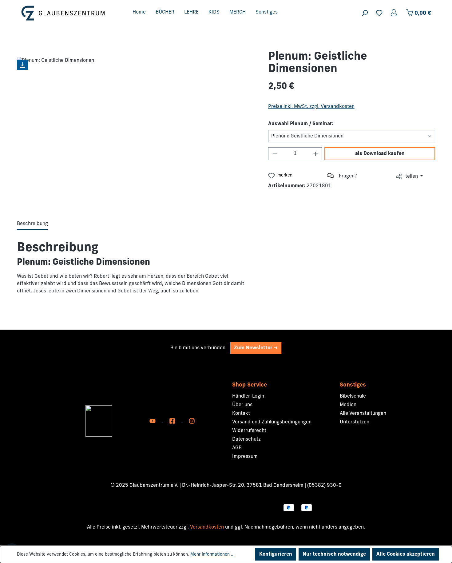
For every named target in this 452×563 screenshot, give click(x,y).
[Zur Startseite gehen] (63, 13)
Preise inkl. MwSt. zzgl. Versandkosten (311, 106)
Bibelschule (353, 396)
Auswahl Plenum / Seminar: (300, 123)
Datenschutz (246, 439)
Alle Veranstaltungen (363, 413)
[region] (136, 126)
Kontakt (241, 413)
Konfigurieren (275, 554)
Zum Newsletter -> (256, 348)
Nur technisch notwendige (334, 554)
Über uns (242, 404)
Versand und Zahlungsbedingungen (271, 422)
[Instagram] (192, 420)
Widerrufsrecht (249, 430)
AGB (237, 448)
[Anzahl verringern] (274, 153)
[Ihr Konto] (394, 13)
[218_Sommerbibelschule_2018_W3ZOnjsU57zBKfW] (136, 126)
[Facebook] (173, 420)
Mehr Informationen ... (212, 554)
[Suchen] (365, 13)
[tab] (32, 224)
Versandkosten (207, 527)
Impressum (245, 456)
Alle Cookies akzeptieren (405, 554)
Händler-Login (248, 396)
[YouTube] (153, 420)
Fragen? (348, 176)
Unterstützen (354, 422)
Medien (348, 404)
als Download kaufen (380, 153)
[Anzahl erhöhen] (315, 153)
